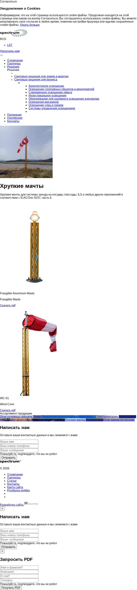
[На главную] (13, 35)
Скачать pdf (7, 305)
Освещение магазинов (44, 101)
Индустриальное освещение (47, 95)
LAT (9, 45)
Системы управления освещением (52, 108)
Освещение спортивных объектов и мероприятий (61, 89)
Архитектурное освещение (46, 85)
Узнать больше (30, 24)
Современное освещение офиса (50, 92)
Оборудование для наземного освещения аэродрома (64, 98)
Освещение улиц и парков (46, 105)
